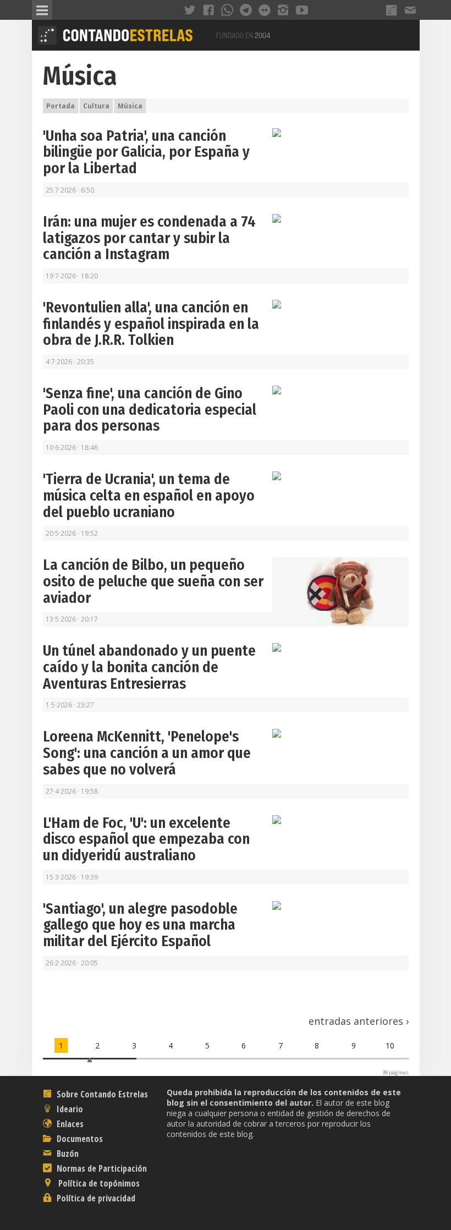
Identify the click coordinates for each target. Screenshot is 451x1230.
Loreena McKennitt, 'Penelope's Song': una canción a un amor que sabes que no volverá (147, 753)
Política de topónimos (98, 1183)
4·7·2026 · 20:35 (70, 361)
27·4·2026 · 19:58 (72, 791)
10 (390, 1045)
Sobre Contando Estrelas (101, 1094)
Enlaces (69, 1124)
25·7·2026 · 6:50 (70, 190)
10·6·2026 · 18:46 (72, 447)
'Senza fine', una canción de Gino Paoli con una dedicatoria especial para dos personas (149, 410)
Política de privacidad (94, 1198)
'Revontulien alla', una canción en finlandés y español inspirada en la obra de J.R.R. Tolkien (151, 324)
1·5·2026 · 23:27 (70, 705)
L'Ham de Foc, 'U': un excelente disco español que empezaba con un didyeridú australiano (146, 839)
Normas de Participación (100, 1168)
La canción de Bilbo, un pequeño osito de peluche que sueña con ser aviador (153, 581)
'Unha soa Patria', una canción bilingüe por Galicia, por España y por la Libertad (146, 152)
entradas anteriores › (359, 1021)
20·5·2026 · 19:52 (72, 533)
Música (80, 76)
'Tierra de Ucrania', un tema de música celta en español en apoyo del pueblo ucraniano (149, 495)
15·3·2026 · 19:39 (72, 877)
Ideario (68, 1109)
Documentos (78, 1139)
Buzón (66, 1153)
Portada (60, 106)
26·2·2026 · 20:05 (72, 963)
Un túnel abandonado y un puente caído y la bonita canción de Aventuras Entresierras (149, 667)
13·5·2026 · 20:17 (72, 619)
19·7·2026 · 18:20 (72, 276)
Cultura (96, 106)
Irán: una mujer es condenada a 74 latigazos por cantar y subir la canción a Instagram (149, 238)
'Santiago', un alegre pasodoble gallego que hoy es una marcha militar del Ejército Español (140, 925)
